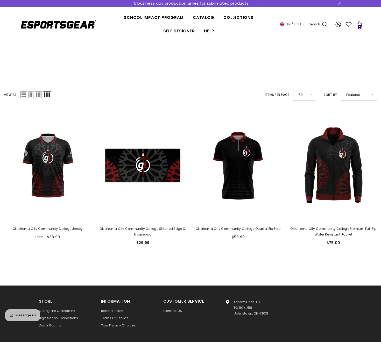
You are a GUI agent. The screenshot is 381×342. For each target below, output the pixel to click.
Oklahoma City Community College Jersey (48, 228)
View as (10, 94)
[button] (23, 94)
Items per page (277, 94)
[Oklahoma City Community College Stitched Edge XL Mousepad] (143, 165)
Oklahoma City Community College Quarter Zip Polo (238, 228)
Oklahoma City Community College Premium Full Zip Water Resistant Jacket (333, 231)
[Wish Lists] (348, 24)
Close (340, 3)
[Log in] (338, 24)
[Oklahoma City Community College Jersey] (47, 165)
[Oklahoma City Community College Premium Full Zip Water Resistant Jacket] (333, 165)
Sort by (330, 94)
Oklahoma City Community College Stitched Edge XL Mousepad (143, 231)
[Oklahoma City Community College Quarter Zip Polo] (238, 165)
